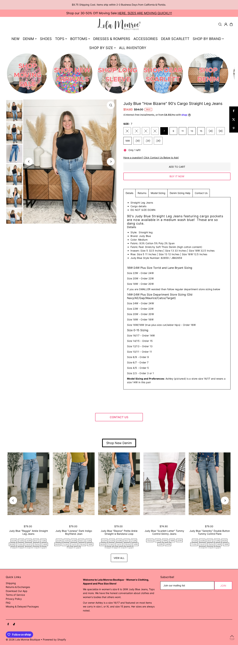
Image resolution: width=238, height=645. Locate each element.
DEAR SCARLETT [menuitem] (175, 39)
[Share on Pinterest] (233, 128)
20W (137, 140)
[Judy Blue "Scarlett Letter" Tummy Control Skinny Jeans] (164, 483)
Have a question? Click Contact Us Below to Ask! (151, 157)
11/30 (20, 544)
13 (192, 131)
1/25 (21, 540)
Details (129, 193)
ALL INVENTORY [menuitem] (132, 48)
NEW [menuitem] (15, 39)
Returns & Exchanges (18, 587)
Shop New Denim (119, 443)
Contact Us (201, 193)
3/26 (28, 540)
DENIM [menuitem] (28, 39)
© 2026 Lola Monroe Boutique (23, 639)
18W (127, 140)
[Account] (225, 24)
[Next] (111, 161)
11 (183, 131)
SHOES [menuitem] (46, 39)
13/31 (28, 544)
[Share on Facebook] (233, 110)
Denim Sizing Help (180, 193)
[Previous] (29, 161)
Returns (142, 193)
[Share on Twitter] (233, 119)
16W (220, 131)
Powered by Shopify (54, 639)
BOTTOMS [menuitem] (78, 39)
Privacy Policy (14, 598)
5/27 (36, 540)
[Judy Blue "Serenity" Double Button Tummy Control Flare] (210, 483)
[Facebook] (8, 624)
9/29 (12, 544)
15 (201, 131)
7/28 (43, 540)
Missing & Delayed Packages (22, 606)
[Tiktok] (14, 624)
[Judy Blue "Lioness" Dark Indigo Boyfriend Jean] (74, 483)
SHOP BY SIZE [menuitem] (101, 48)
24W (158, 140)
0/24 (13, 540)
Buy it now (177, 176)
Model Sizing (158, 193)
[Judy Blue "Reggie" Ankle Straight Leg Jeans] (28, 483)
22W (147, 140)
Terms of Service (15, 594)
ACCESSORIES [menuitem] (145, 39)
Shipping (11, 583)
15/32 (37, 544)
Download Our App (16, 591)
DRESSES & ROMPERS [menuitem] (111, 39)
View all (119, 557)
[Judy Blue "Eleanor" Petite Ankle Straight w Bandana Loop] (119, 483)
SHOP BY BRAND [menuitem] (207, 39)
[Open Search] (220, 24)
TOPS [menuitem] (59, 39)
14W (210, 131)
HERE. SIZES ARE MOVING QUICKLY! (145, 13)
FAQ (8, 602)
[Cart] (231, 24)
